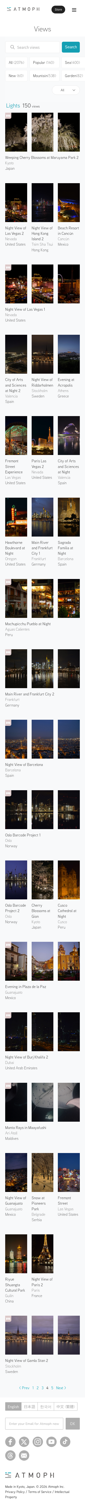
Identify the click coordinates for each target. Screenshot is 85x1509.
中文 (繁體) (65, 1406)
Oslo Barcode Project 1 (23, 835)
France (37, 1295)
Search (71, 47)
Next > (61, 1387)
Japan (10, 168)
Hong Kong (40, 250)
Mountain (44, 75)
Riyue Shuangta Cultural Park (15, 1284)
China (9, 1301)
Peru (9, 634)
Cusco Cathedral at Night (67, 910)
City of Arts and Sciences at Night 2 (15, 385)
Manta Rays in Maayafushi (25, 1127)
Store (58, 10)
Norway (11, 845)
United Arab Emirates (21, 1068)
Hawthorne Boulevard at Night (15, 548)
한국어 (45, 1406)
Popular (43, 62)
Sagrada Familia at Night (65, 548)
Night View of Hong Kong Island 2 (42, 233)
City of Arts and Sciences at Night (68, 466)
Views (42, 28)
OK (73, 1423)
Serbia (37, 1219)
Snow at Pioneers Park (39, 1203)
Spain (9, 401)
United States (15, 244)
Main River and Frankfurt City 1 (42, 548)
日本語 (29, 1406)
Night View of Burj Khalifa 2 (26, 1057)
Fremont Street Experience (14, 466)
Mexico (63, 244)
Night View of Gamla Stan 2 (26, 1360)
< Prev (24, 1387)
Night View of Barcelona (24, 764)
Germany (12, 705)
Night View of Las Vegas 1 (25, 309)
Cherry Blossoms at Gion (41, 910)
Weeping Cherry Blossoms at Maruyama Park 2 (42, 157)
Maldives (11, 1138)
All (62, 90)
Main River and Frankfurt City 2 (29, 694)
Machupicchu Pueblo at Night (28, 623)
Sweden (38, 396)
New (16, 75)
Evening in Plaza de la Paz (25, 986)
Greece (63, 396)
